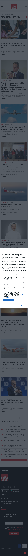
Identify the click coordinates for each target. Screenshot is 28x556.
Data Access (14, 305)
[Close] (25, 251)
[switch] (23, 277)
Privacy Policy (22, 305)
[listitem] (14, 275)
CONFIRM (8, 300)
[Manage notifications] (25, 553)
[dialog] (14, 278)
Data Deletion (6, 305)
